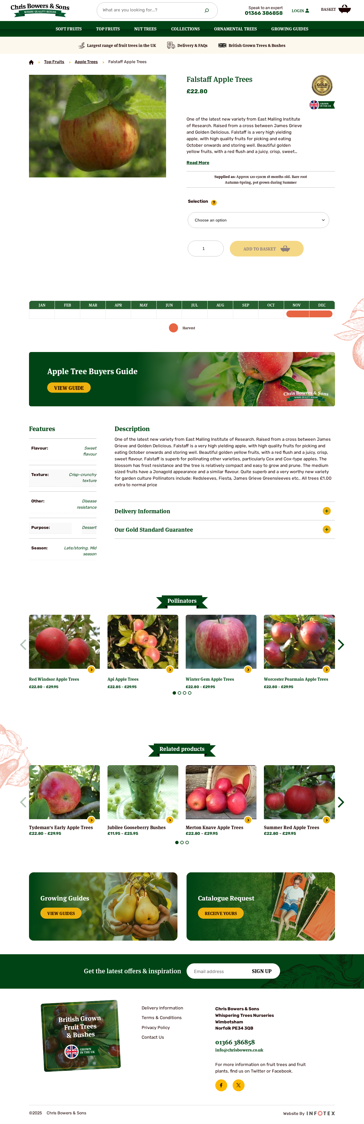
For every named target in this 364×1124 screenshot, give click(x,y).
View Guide (69, 387)
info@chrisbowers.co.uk (239, 1050)
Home (31, 62)
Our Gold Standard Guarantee (154, 529)
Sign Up (262, 970)
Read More (198, 163)
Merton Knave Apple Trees (214, 827)
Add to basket (259, 249)
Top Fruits (54, 62)
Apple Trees (86, 62)
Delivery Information (142, 511)
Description (132, 428)
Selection (198, 202)
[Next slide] (338, 644)
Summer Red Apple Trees (291, 827)
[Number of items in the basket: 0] (336, 8)
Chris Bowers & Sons (66, 1113)
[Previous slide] (25, 644)
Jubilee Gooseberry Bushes (136, 827)
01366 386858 (264, 13)
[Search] (206, 10)
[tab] (174, 693)
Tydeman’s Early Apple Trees (61, 827)
